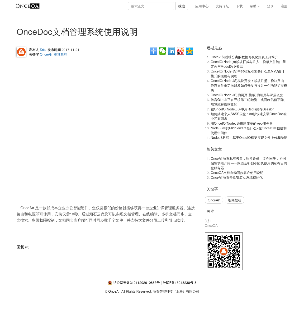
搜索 (181, 6)
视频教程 (60, 54)
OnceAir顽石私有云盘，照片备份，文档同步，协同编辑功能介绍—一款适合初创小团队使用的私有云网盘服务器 (249, 163)
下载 (239, 6)
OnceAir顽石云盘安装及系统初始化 (237, 177)
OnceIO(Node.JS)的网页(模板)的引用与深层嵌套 (247, 94)
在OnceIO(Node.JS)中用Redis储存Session (243, 109)
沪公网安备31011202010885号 (136, 282)
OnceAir (46, 54)
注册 (284, 6)
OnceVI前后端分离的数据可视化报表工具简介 (244, 57)
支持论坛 (222, 6)
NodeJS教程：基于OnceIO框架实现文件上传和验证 (249, 137)
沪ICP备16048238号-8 (179, 282)
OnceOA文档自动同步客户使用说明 (237, 172)
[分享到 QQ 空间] (189, 51)
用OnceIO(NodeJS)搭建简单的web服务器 (242, 123)
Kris (43, 49)
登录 (270, 6)
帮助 (253, 6)
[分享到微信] (162, 51)
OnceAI (113, 291)
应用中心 (202, 6)
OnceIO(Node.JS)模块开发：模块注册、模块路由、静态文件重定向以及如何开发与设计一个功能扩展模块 (249, 85)
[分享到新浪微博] (180, 51)
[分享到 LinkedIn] (171, 51)
